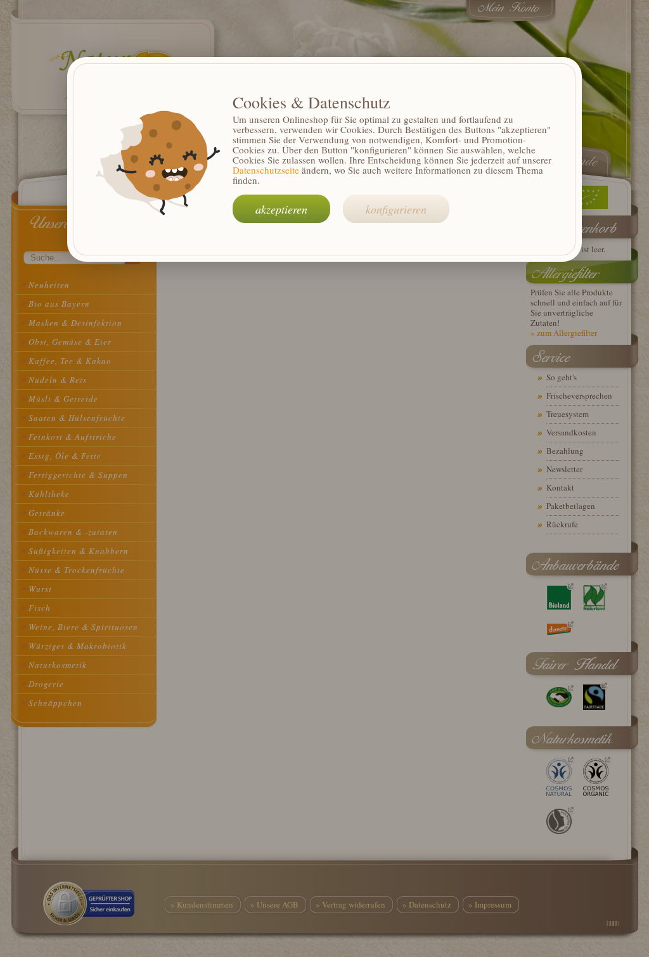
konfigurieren (396, 209)
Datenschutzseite (266, 170)
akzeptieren (281, 209)
